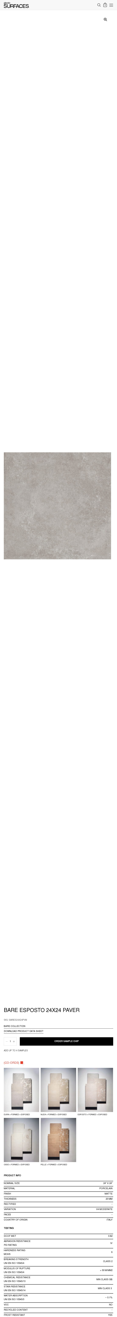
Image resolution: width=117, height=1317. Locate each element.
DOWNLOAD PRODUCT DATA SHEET (23, 1031)
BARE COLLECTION (14, 1026)
